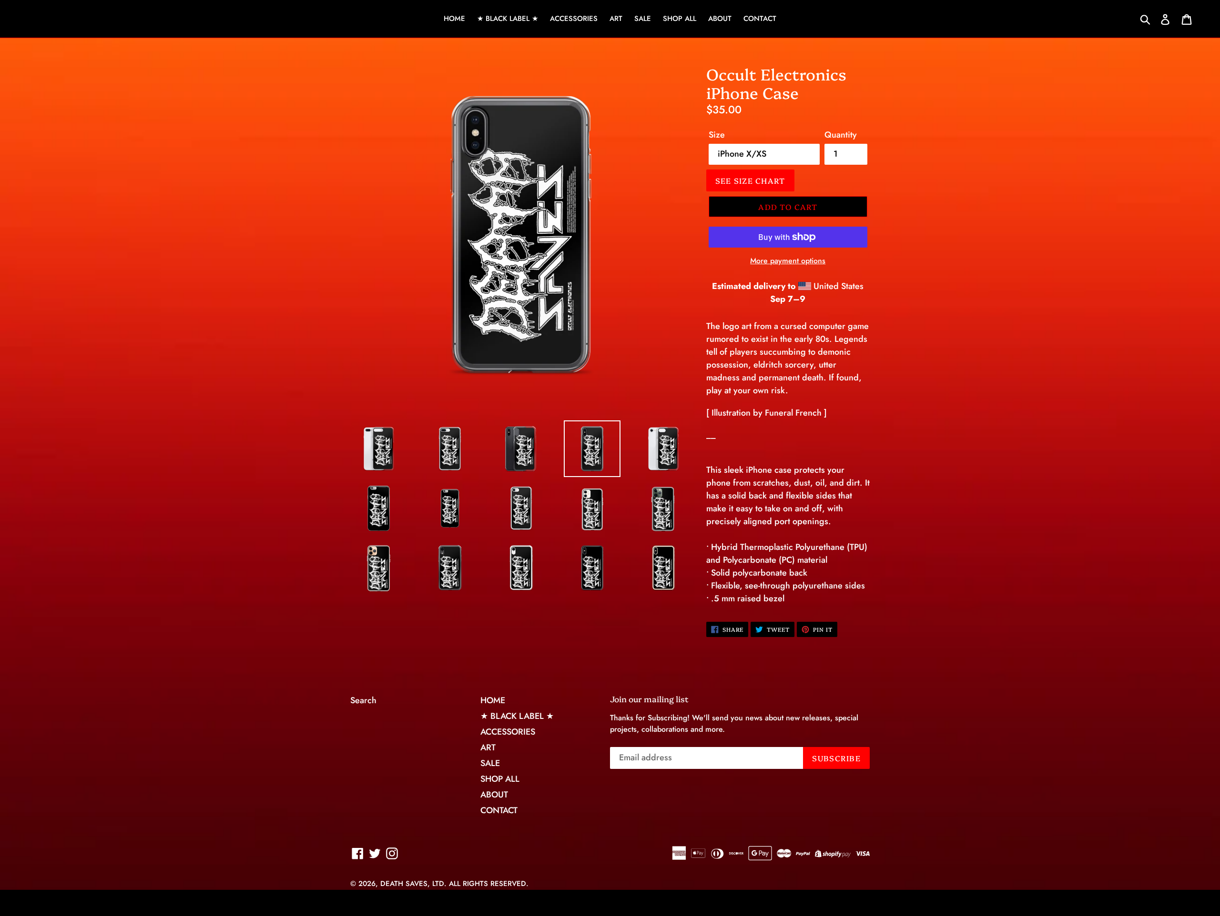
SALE (642, 18)
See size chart (750, 180)
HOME (454, 18)
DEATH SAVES (403, 883)
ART (616, 18)
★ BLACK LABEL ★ (507, 18)
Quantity (840, 135)
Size (717, 135)
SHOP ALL (679, 18)
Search (363, 700)
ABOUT (720, 18)
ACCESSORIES (574, 18)
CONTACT (759, 18)
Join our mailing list (649, 699)
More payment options (787, 260)
